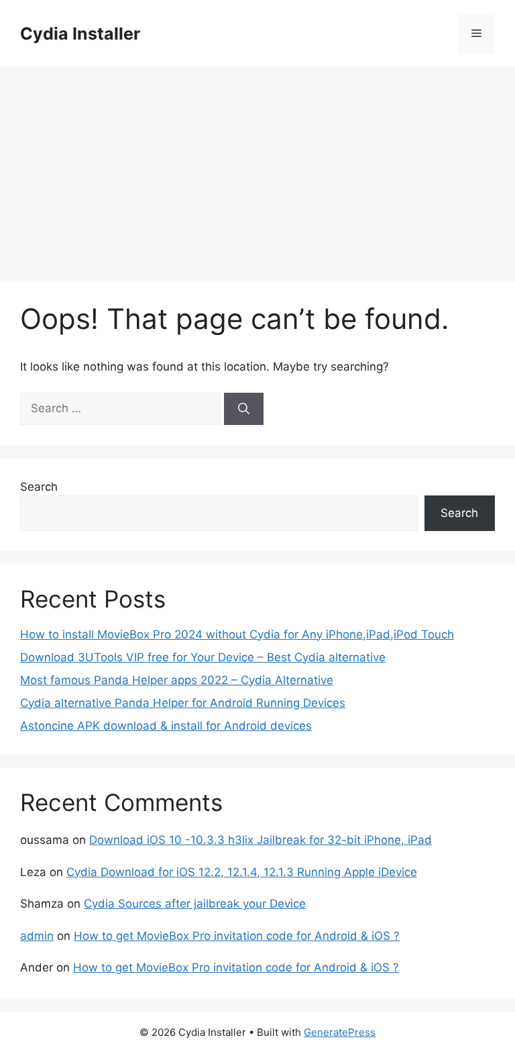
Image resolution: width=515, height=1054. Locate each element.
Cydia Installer (80, 33)
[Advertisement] (257, 168)
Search (39, 486)
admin (37, 936)
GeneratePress (340, 1032)
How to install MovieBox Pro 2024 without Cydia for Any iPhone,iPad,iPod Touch (237, 634)
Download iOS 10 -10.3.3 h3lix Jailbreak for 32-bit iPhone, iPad (260, 840)
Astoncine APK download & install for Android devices (166, 725)
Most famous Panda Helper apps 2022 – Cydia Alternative (176, 680)
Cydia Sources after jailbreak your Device (195, 903)
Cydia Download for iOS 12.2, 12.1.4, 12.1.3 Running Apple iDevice (241, 872)
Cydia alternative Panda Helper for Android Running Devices (182, 703)
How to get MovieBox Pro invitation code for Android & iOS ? (237, 936)
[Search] (244, 409)
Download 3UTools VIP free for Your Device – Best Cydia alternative (203, 657)
